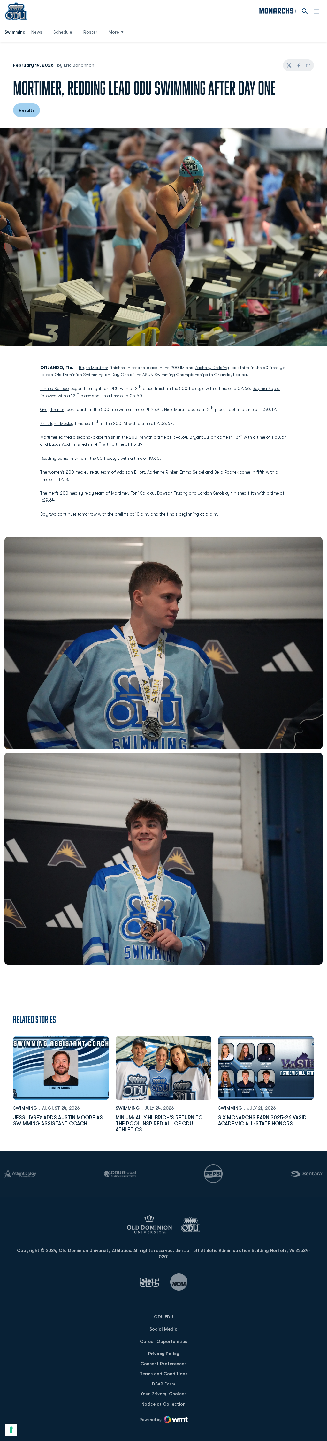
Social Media (163, 1328)
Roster (90, 31)
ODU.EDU (163, 1316)
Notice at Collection (163, 1404)
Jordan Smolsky (214, 493)
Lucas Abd (59, 444)
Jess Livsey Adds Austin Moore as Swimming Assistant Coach (58, 1120)
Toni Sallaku (143, 493)
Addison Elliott (131, 471)
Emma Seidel (192, 471)
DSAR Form (163, 1383)
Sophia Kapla (266, 388)
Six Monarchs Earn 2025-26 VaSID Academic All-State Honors (262, 1120)
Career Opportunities (163, 1341)
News (36, 31)
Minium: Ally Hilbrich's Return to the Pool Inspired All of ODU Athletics (159, 1124)
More (114, 31)
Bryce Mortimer (93, 367)
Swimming (25, 1108)
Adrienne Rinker (162, 471)
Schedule (62, 31)
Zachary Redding (212, 367)
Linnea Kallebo (54, 388)
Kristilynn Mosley (56, 423)
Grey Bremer (52, 409)
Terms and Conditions (163, 1373)
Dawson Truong (172, 493)
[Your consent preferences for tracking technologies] (11, 1430)
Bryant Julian (203, 437)
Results (26, 110)
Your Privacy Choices (163, 1393)
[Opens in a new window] (149, 1282)
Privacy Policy (163, 1353)
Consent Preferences (163, 1363)
